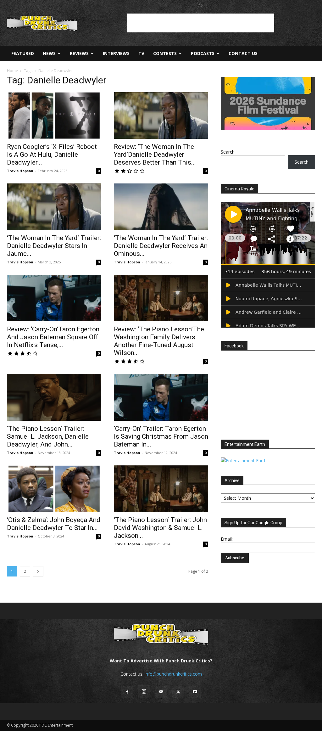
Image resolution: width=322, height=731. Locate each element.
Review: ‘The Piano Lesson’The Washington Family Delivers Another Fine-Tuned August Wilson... (159, 341)
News (49, 53)
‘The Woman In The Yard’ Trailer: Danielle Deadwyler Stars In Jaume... (54, 245)
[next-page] (38, 571)
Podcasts (202, 53)
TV (141, 53)
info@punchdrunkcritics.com (173, 674)
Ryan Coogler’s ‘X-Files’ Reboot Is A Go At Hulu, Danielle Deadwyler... (52, 154)
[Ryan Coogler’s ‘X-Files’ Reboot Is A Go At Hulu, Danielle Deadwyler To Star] (54, 115)
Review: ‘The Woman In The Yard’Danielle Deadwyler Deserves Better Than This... (155, 154)
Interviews (116, 53)
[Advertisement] (200, 23)
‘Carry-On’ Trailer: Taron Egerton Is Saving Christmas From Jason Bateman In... (161, 436)
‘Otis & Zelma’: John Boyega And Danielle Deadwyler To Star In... (53, 523)
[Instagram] (144, 691)
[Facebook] (127, 692)
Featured (22, 53)
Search (228, 152)
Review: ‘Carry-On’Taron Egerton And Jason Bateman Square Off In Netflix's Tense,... (53, 337)
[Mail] (161, 692)
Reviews (79, 53)
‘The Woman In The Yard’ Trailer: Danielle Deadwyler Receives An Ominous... (161, 245)
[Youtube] (195, 692)
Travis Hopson (20, 170)
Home (12, 70)
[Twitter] (178, 692)
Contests (165, 53)
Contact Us (243, 53)
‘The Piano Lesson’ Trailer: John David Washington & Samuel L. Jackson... (160, 527)
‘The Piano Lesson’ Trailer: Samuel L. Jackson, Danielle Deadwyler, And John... (48, 436)
